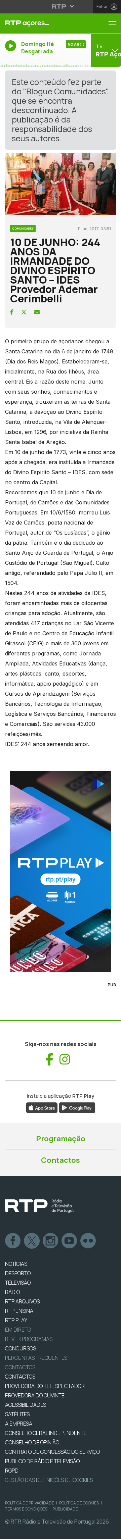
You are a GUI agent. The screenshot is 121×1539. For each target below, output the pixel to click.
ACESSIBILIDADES (25, 1404)
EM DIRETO (18, 1329)
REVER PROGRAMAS (28, 1339)
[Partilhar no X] (24, 312)
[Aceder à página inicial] (40, 23)
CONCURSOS (20, 1348)
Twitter (32, 1241)
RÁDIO (12, 1292)
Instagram (51, 1241)
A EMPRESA (18, 1423)
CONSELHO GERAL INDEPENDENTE (46, 1433)
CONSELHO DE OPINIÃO (32, 1442)
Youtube (70, 1241)
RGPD (11, 1470)
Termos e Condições (26, 1509)
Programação (60, 1139)
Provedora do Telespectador (45, 1386)
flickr (88, 1241)
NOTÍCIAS (16, 1264)
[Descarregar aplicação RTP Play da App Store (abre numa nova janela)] (42, 1107)
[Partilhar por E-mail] (37, 312)
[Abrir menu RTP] (61, 6)
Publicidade (65, 1509)
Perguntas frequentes (36, 1357)
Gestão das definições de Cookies (49, 1480)
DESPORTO (18, 1273)
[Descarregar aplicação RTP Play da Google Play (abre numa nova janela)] (77, 1107)
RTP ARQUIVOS (22, 1301)
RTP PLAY (16, 1320)
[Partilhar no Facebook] (11, 312)
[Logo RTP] (39, 1206)
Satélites (17, 1414)
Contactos (60, 1160)
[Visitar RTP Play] (60, 871)
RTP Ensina (19, 1310)
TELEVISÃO (18, 1282)
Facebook (13, 1241)
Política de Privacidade (29, 1503)
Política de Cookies (79, 1503)
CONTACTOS (20, 1376)
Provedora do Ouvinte (35, 1395)
